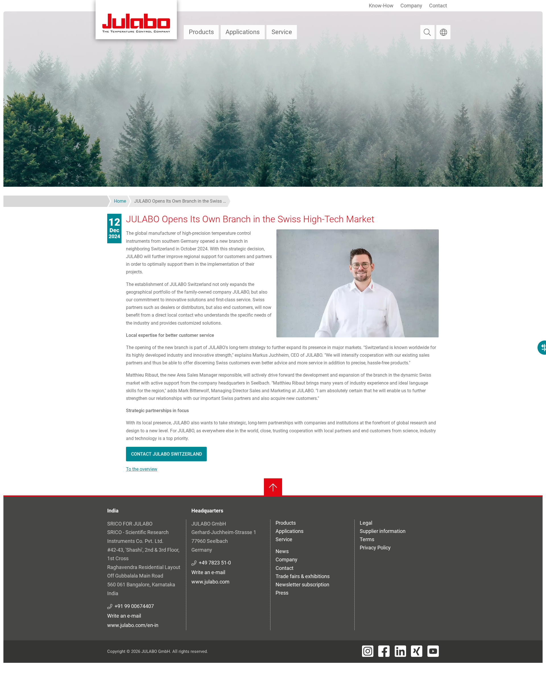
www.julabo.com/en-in (132, 625)
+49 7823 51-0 (215, 563)
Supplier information (383, 531)
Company (411, 6)
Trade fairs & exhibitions (303, 576)
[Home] (136, 19)
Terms (367, 539)
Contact (438, 6)
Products (201, 32)
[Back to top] (273, 487)
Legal (366, 523)
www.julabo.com (210, 582)
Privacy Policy (375, 548)
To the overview (141, 469)
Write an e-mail (124, 616)
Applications (243, 32)
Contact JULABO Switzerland (166, 454)
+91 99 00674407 (134, 606)
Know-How (381, 6)
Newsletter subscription (302, 584)
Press (282, 593)
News (282, 551)
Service (282, 32)
